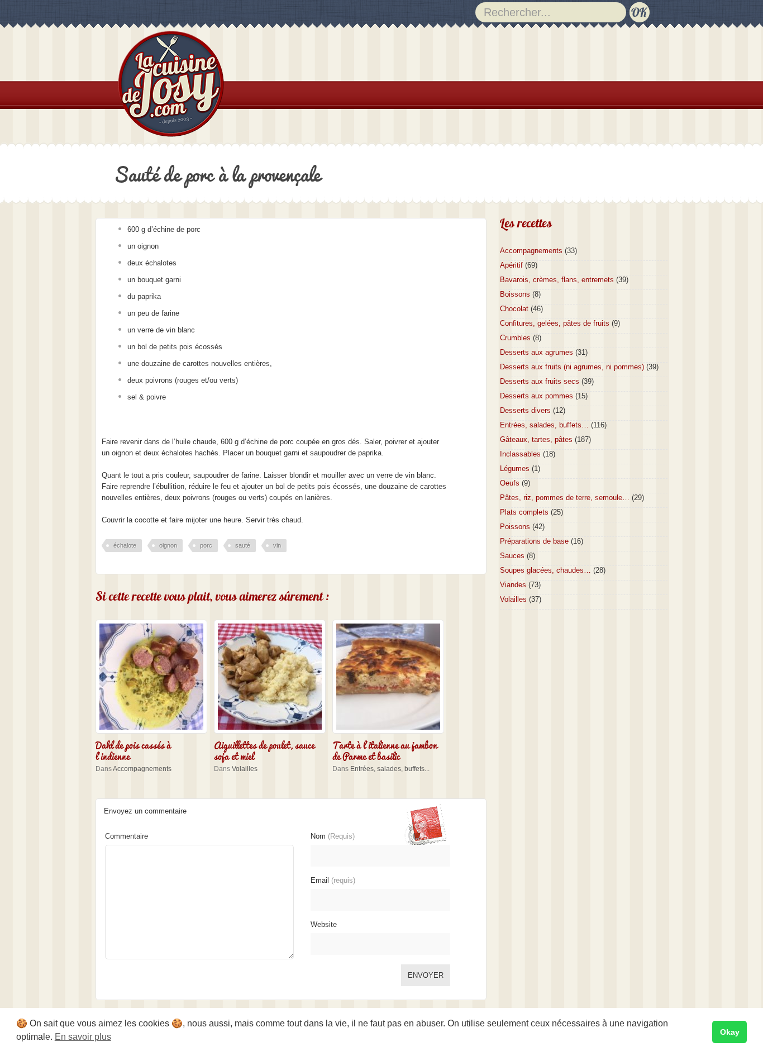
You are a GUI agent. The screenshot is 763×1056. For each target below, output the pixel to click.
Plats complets (524, 512)
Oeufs (509, 483)
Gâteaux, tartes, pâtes (536, 439)
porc (206, 545)
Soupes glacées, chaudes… (545, 570)
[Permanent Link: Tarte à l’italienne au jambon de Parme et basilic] (391, 734)
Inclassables (520, 454)
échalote (124, 545)
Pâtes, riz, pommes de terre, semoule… (565, 497)
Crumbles (515, 338)
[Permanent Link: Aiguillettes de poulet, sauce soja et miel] (272, 734)
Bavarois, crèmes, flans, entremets (557, 279)
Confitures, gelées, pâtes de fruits (554, 323)
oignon (168, 545)
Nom (333, 836)
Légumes (515, 468)
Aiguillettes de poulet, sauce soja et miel (264, 750)
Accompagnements (142, 769)
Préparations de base (534, 541)
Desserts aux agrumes (536, 352)
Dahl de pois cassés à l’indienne (133, 750)
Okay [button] (730, 1032)
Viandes (513, 585)
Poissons (515, 526)
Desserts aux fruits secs (539, 381)
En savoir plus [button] (83, 1036)
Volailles (244, 769)
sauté (242, 545)
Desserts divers (525, 410)
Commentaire (126, 836)
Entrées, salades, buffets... (390, 769)
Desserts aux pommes (536, 396)
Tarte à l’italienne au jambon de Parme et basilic (384, 750)
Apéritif (511, 265)
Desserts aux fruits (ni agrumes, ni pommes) (572, 367)
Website (324, 924)
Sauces (512, 555)
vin (277, 545)
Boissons (515, 294)
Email (333, 880)
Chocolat (514, 309)
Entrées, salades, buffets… (544, 425)
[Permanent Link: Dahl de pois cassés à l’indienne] (154, 734)
